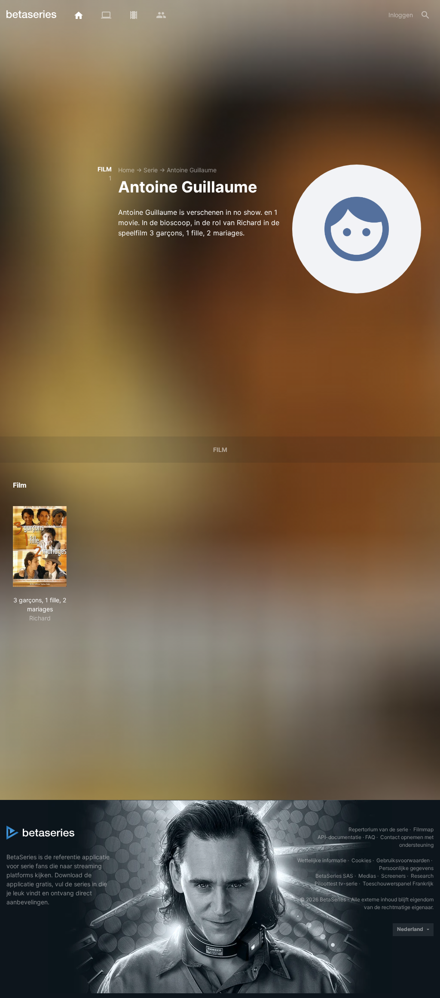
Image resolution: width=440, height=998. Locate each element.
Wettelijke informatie (321, 860)
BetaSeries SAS (334, 876)
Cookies (361, 860)
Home (126, 170)
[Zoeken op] (425, 15)
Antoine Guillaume (192, 170)
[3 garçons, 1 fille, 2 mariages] (40, 546)
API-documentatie (339, 837)
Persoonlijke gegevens (406, 868)
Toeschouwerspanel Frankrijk (398, 883)
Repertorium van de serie (378, 829)
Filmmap (423, 829)
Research (422, 876)
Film (220, 449)
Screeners (393, 876)
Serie (151, 170)
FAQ (370, 837)
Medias (367, 876)
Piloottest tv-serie (336, 883)
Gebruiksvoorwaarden (403, 860)
